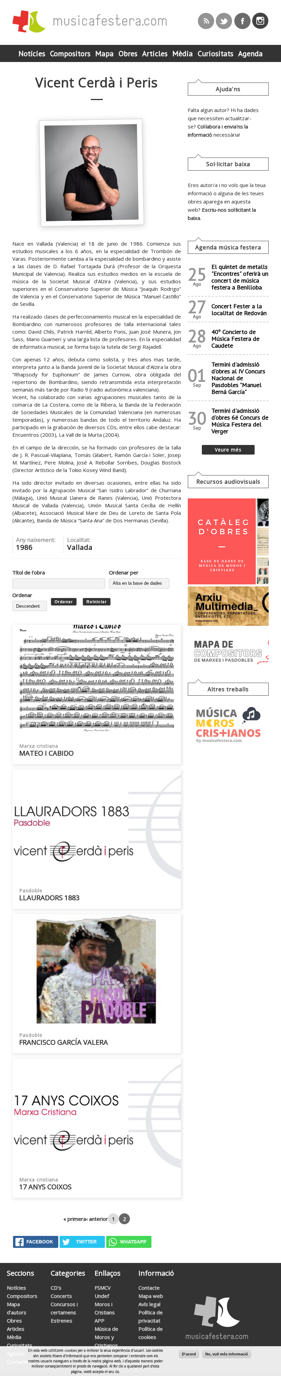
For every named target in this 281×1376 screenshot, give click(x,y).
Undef (102, 1295)
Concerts (61, 1295)
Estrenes (61, 1320)
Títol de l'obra (28, 572)
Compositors (22, 1295)
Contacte (149, 1287)
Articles (15, 1328)
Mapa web (150, 1295)
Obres (14, 1320)
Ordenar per (123, 572)
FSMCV (103, 1287)
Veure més (228, 449)
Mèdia (14, 1337)
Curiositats (19, 1345)
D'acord (189, 1354)
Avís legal (149, 1304)
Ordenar (22, 595)
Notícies (16, 1287)
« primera (74, 1218)
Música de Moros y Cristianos (106, 1337)
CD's (56, 1287)
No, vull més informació (226, 1354)
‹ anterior (97, 1218)
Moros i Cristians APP (105, 1312)
